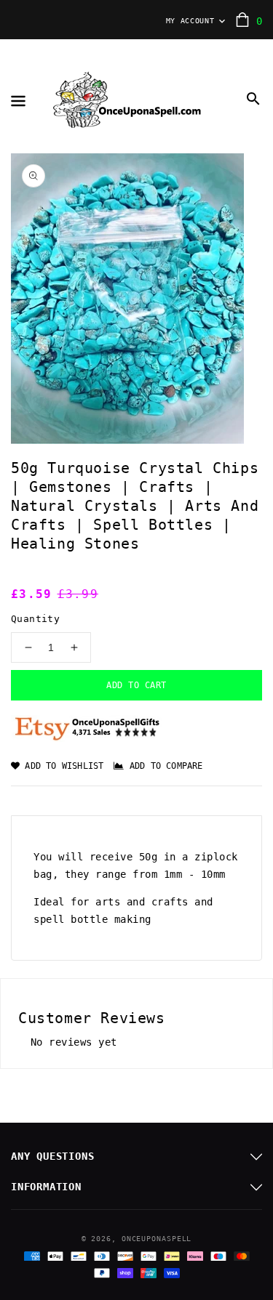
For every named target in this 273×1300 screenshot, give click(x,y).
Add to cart (136, 685)
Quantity (35, 618)
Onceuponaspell (157, 1239)
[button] (253, 99)
